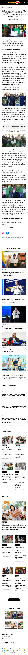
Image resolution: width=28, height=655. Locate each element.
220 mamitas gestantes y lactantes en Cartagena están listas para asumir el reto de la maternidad (14, 527)
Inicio (3, 7)
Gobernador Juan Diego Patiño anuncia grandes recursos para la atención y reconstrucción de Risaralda (13, 396)
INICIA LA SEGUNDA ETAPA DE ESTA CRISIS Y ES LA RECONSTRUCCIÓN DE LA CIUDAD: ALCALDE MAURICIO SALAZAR (20, 481)
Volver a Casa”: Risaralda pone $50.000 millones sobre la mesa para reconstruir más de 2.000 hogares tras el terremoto (20, 452)
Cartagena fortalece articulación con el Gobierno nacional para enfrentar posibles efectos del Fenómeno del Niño (7, 583)
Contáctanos (5, 638)
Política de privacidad (8, 644)
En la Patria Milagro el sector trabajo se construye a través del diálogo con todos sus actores (7, 551)
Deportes (9, 7)
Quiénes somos (6, 636)
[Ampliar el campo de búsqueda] (25, 2)
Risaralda (4, 269)
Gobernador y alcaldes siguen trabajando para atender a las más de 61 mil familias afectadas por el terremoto (7, 478)
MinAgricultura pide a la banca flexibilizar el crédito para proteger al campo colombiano (13, 327)
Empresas (4, 297)
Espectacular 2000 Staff (8, 227)
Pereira (16, 472)
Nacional (4, 373)
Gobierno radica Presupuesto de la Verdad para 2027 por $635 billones (14, 350)
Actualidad (4, 522)
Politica (17, 576)
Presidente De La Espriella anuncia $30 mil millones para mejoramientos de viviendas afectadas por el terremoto (12, 274)
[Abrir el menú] (2, 2)
